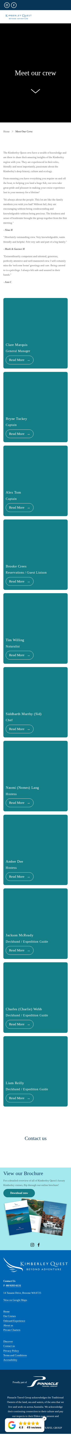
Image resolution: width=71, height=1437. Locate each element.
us (13, 1345)
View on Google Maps (15, 1300)
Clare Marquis (17, 345)
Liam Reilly (15, 1083)
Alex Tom (13, 492)
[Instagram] (32, 1245)
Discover (8, 1341)
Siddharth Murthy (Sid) (24, 714)
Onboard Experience (14, 1320)
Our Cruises (9, 1316)
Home (6, 1311)
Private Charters (11, 1329)
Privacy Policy (11, 1350)
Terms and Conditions (15, 1355)
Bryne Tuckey (16, 419)
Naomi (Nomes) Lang (22, 788)
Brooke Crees (16, 566)
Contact (7, 1345)
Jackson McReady (19, 935)
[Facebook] (39, 1245)
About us (8, 1325)
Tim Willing (15, 640)
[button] (24, 1425)
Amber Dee (14, 861)
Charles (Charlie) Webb (24, 1009)
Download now (19, 1193)
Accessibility (10, 1359)
